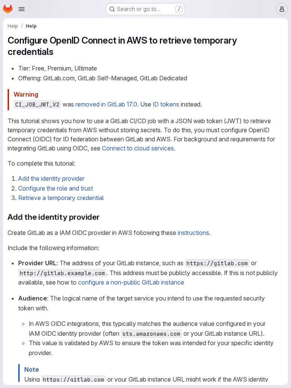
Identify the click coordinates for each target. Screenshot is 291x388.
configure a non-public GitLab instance (131, 282)
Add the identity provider (51, 178)
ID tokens (166, 104)
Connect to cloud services (138, 148)
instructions (193, 232)
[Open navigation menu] (22, 9)
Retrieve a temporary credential (61, 198)
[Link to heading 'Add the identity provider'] (104, 217)
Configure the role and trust (55, 188)
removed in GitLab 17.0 (106, 104)
